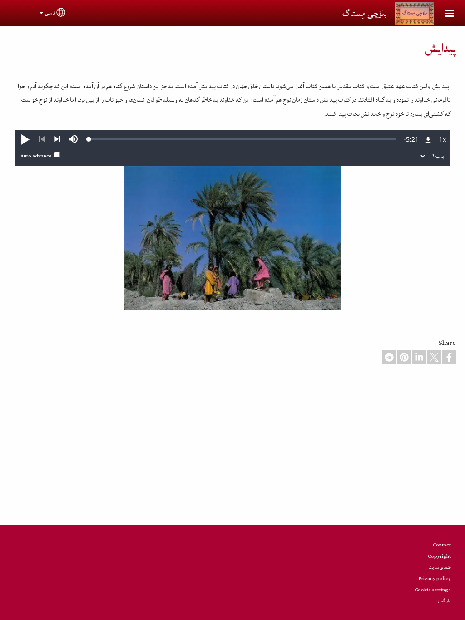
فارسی (50, 13)
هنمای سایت (440, 567)
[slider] (242, 139)
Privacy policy (435, 578)
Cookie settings (433, 590)
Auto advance (36, 156)
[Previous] (41, 139)
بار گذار (444, 600)
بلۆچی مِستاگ (364, 13)
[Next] (57, 139)
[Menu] (444, 14)
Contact (442, 545)
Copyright (439, 556)
